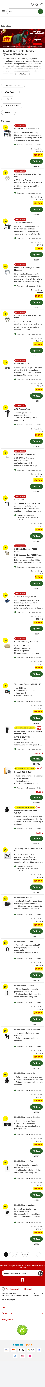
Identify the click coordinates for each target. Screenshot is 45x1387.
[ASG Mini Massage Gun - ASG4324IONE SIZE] (7, 226)
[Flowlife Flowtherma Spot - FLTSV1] (7, 1212)
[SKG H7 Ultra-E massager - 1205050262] (7, 458)
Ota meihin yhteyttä (8, 1300)
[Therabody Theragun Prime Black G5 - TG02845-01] (7, 855)
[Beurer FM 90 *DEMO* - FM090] (7, 770)
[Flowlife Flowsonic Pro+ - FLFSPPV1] (7, 992)
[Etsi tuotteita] (40, 11)
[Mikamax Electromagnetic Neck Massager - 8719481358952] (7, 272)
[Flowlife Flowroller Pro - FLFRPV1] (7, 904)
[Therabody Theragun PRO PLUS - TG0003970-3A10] (7, 691)
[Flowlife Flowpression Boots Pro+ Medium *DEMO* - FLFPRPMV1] (7, 730)
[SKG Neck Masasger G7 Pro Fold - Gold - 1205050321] (7, 178)
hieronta (28, 61)
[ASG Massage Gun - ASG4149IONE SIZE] (7, 413)
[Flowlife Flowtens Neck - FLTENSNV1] (7, 948)
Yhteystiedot (7, 1319)
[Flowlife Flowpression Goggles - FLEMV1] (7, 1124)
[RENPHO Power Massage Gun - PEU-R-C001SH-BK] (7, 133)
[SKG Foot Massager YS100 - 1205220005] (7, 600)
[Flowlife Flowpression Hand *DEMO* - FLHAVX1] (7, 809)
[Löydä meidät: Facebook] (22, 1280)
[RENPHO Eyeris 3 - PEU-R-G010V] (7, 368)
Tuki (3, 1306)
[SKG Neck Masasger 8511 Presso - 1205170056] (7, 646)
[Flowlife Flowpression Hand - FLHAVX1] (7, 1080)
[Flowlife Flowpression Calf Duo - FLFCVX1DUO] (7, 1036)
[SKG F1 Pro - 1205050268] (7, 503)
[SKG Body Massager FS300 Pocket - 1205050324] (7, 553)
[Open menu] (3, 11)
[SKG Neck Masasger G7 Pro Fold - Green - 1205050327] (7, 319)
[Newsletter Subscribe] (40, 1273)
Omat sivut (7, 1313)
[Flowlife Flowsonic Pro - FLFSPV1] (7, 1168)
